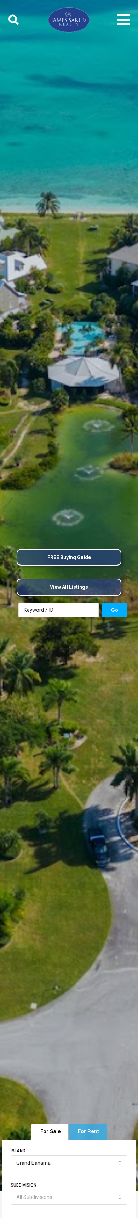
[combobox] (69, 1162)
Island (18, 1150)
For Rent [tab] (88, 1131)
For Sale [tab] (50, 1131)
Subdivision (23, 1185)
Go (114, 610)
